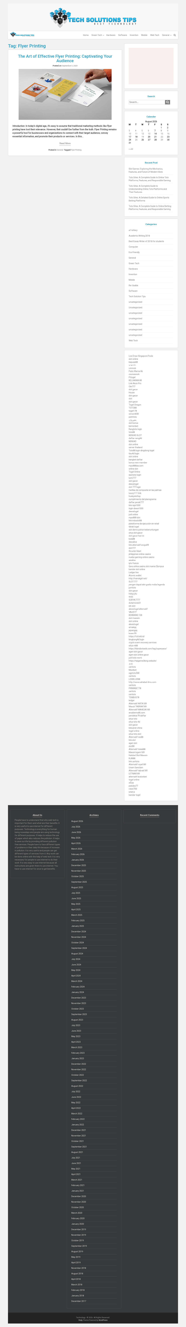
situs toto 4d (134, 722)
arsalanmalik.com (137, 712)
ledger (132, 700)
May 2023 (75, 1036)
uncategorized (135, 302)
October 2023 (77, 1009)
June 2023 (76, 1031)
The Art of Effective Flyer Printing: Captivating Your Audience (65, 58)
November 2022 (78, 1069)
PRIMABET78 (135, 688)
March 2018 (76, 1284)
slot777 (132, 548)
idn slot (132, 606)
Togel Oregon (135, 405)
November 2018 (78, 1268)
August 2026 (77, 821)
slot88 (131, 746)
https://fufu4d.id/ (137, 636)
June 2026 (76, 832)
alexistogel (134, 624)
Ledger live (134, 572)
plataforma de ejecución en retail (144, 523)
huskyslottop (135, 496)
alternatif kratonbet (138, 776)
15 (162, 134)
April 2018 (76, 1279)
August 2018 (77, 1273)
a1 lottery (133, 230)
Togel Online (134, 472)
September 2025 (79, 882)
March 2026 (76, 849)
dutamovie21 (135, 603)
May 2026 (75, 838)
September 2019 (79, 1246)
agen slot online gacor (139, 655)
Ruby (81, 1320)
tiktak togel (134, 527)
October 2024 (77, 942)
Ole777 (132, 386)
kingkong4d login (136, 639)
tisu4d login (134, 453)
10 (130, 134)
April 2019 (76, 1262)
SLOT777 (133, 581)
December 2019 (78, 1229)
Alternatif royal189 (137, 764)
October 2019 (77, 1240)
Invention (134, 35)
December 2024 (78, 931)
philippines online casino (140, 554)
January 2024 (77, 992)
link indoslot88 (135, 520)
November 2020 (78, 1202)
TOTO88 (133, 408)
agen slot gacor (136, 652)
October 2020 (77, 1207)
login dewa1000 (136, 508)
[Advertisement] (151, 66)
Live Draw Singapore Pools (141, 356)
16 (168, 134)
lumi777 (132, 478)
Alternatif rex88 (136, 737)
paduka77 (133, 786)
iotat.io (132, 792)
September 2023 (79, 1014)
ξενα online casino (137, 566)
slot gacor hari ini (136, 536)
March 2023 (76, 1047)
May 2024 (75, 970)
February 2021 (78, 1185)
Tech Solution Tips (137, 296)
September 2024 (79, 948)
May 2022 (75, 1102)
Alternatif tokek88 (137, 749)
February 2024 (78, 987)
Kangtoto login (135, 429)
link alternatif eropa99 (139, 545)
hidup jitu (133, 594)
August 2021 (77, 1152)
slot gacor (133, 389)
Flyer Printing (76, 150)
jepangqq (133, 630)
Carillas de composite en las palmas (145, 490)
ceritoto (132, 667)
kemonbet (133, 426)
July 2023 (75, 1025)
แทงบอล (132, 368)
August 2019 (77, 1251)
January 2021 (77, 1191)
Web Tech (154, 35)
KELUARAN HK (135, 380)
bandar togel (134, 795)
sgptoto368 (134, 673)
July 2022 (75, 1091)
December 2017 (78, 1301)
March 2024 (76, 981)
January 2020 (77, 1224)
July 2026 (75, 827)
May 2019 (75, 1257)
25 (136, 140)
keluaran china (135, 728)
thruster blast (135, 551)
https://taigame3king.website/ (143, 661)
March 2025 (76, 915)
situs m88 (133, 645)
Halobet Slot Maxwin (138, 755)
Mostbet (132, 670)
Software (122, 35)
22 (162, 137)
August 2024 (77, 953)
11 (136, 134)
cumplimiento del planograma (142, 499)
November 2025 (78, 871)
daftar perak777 (136, 502)
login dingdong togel (145, 450)
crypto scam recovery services (143, 642)
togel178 (133, 411)
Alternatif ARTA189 (138, 703)
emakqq (132, 627)
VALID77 (132, 612)
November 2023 (78, 1003)
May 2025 (75, 904)
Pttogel (132, 377)
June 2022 (76, 1097)
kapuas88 (133, 362)
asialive (132, 560)
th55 (131, 597)
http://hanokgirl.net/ (138, 578)
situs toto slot (135, 734)
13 (149, 134)
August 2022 (77, 1086)
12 (143, 134)
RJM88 (132, 758)
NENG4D (132, 441)
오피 (131, 664)
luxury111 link (135, 493)
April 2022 (76, 1108)
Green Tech (97, 35)
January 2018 (77, 1295)
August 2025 (77, 887)
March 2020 (76, 1213)
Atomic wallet (135, 575)
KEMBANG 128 (135, 615)
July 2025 (75, 893)
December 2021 (78, 1130)
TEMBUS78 (134, 697)
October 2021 (77, 1141)
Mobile (144, 35)
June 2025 (76, 898)
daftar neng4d (135, 438)
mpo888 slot (134, 517)
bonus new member (138, 462)
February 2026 (78, 854)
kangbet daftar (136, 459)
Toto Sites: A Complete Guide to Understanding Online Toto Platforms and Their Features (148, 189)
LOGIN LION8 (134, 679)
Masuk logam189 (137, 752)
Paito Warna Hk (136, 371)
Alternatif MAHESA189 (139, 709)
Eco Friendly (134, 252)
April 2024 (76, 976)
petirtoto (133, 417)
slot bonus (133, 423)
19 (143, 137)
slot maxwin (134, 618)
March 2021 (76, 1180)
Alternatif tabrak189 (138, 770)
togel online (134, 731)
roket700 (133, 789)
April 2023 (76, 1042)
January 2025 (77, 926)
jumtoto (132, 587)
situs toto (133, 719)
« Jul (131, 149)
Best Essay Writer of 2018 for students (146, 241)
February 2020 (78, 1218)
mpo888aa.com (136, 466)
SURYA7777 (134, 600)
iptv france (134, 563)
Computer (133, 247)
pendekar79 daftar (137, 716)
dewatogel (133, 484)
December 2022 (78, 1064)
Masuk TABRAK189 (138, 706)
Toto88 (132, 450)
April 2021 (76, 1174)
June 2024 (76, 964)
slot (130, 398)
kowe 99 (132, 633)
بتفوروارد (132, 420)
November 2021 (78, 1136)
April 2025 (76, 909)
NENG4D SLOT (135, 435)
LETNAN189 (134, 773)
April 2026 (76, 843)
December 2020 (78, 1196)
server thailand (135, 447)
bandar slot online (137, 569)
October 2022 (77, 1075)
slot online (133, 359)
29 (162, 140)
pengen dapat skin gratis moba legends (147, 584)
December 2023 (78, 998)
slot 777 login (135, 487)
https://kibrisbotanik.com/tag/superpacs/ (148, 648)
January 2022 (77, 1124)
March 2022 (76, 1113)
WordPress (103, 1320)
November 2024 (78, 937)
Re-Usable (133, 285)
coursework (134, 374)
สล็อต (131, 783)
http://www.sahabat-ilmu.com (142, 682)
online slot (133, 469)
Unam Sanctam (136, 767)
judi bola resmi (135, 658)
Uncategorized (135, 307)
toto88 (132, 432)
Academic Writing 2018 (139, 236)
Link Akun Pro (135, 383)
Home (86, 35)
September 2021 (79, 1147)
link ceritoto (134, 761)
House (132, 392)
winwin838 (134, 414)
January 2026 (77, 860)
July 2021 (75, 1158)
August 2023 (77, 1020)
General (165, 35)
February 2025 (78, 920)
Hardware (110, 35)
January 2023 (77, 1058)
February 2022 (78, 1119)
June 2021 (76, 1163)
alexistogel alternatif (138, 609)
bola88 (132, 539)
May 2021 (75, 1169)
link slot (132, 740)
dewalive (133, 542)
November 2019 (78, 1235)
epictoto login (135, 475)
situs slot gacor (136, 533)
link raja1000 (134, 505)
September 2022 (79, 1080)
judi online (133, 514)
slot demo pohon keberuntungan (144, 530)
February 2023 (78, 1053)
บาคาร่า (132, 365)
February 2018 (78, 1290)
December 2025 (78, 865)
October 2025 (77, 876)
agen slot (133, 743)
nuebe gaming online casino (141, 557)
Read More (65, 143)
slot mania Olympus (155, 566)
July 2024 (75, 959)
